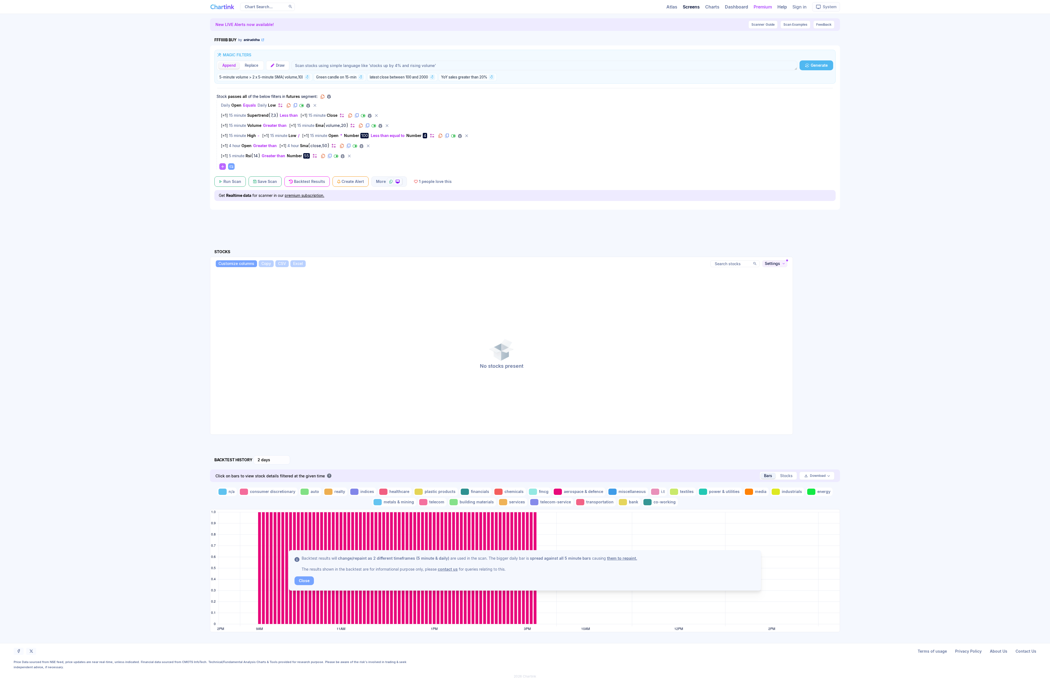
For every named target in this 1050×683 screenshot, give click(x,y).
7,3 (273, 115)
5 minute (236, 155)
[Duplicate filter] (295, 106)
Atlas (671, 7)
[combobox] (271, 460)
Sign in (799, 7)
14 (255, 156)
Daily (225, 105)
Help (782, 7)
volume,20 (336, 125)
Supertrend (258, 115)
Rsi (248, 155)
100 (364, 135)
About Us (998, 651)
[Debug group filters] (329, 97)
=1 (224, 115)
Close (332, 115)
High (251, 135)
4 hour (234, 145)
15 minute (237, 115)
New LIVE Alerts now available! (244, 24)
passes (234, 96)
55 (306, 155)
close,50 (318, 146)
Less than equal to (388, 135)
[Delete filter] (315, 106)
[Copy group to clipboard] (322, 97)
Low (272, 105)
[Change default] (280, 105)
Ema (319, 125)
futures (293, 96)
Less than (289, 115)
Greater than (275, 125)
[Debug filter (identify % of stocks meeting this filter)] (308, 106)
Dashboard (736, 7)
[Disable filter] (302, 106)
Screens (691, 7)
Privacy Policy (968, 651)
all (245, 96)
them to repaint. (622, 558)
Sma (304, 145)
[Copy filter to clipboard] (288, 106)
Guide (763, 24)
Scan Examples (795, 24)
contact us (448, 569)
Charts (712, 7)
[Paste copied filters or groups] (231, 166)
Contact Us (1026, 651)
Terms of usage (932, 651)
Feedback (824, 24)
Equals (249, 105)
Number (351, 135)
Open (236, 105)
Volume (254, 125)
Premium (763, 7)
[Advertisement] (525, 223)
